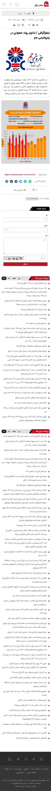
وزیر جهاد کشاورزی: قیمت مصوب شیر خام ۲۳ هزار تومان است (25, 364)
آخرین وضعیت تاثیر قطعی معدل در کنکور (32, 700)
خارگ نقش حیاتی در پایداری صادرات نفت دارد (30, 402)
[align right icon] (33, 25)
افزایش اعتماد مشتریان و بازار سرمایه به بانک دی (30, 595)
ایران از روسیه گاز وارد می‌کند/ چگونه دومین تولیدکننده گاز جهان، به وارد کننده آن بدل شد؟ (24, 509)
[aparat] (41, 759)
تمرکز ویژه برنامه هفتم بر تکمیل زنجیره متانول (31, 397)
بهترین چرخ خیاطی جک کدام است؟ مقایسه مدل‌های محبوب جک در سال (25, 553)
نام (47, 215)
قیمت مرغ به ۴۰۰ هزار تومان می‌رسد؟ (34, 309)
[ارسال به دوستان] (18, 25)
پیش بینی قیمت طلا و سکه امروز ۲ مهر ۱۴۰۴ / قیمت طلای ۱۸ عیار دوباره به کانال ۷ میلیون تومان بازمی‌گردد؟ (25, 330)
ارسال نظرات (41, 208)
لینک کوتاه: (42, 174)
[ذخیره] (23, 25)
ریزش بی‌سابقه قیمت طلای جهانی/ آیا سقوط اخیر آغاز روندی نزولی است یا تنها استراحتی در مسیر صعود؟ (26, 302)
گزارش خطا (18, 190)
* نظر (46, 236)
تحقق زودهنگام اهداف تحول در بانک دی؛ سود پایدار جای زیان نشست (25, 693)
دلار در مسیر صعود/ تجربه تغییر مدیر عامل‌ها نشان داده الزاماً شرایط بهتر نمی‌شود (25, 684)
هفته (14, 278)
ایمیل (46, 225)
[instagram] (26, 759)
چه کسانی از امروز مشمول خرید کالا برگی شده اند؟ (29, 672)
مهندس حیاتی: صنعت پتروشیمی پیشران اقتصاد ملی (28, 677)
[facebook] (16, 181)
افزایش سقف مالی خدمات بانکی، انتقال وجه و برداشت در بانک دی (25, 409)
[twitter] (20, 181)
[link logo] (41, 4)
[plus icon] (37, 25)
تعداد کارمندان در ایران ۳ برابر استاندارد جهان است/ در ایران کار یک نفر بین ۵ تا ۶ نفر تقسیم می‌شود (25, 372)
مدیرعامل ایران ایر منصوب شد (36, 323)
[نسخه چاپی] (14, 25)
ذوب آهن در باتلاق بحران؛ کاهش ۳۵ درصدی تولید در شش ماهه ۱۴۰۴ (26, 611)
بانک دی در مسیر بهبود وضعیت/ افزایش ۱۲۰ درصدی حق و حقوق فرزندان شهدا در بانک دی (26, 339)
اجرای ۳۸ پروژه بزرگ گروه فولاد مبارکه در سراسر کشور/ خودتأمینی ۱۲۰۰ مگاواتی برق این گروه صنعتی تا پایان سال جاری (24, 665)
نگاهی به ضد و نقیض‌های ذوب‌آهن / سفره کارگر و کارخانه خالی (24, 732)
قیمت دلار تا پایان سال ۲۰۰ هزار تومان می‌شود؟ (30, 705)
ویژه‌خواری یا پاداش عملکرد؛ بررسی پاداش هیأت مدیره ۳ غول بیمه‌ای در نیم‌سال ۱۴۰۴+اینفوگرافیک (25, 717)
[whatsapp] (29, 181)
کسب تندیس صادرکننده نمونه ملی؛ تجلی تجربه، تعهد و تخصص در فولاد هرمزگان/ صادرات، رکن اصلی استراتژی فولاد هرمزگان (24, 501)
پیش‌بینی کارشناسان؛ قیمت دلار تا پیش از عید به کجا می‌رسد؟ (25, 387)
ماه (9, 278)
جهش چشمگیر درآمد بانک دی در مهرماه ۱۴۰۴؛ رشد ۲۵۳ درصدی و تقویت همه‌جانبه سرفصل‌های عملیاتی (24, 418)
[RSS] (9, 759)
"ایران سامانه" (20, 786)
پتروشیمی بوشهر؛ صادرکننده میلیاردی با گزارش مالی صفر (27, 618)
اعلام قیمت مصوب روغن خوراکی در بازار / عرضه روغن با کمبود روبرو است (25, 316)
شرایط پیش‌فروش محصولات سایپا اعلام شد (31, 346)
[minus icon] (29, 25)
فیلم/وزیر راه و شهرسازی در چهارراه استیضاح (31, 738)
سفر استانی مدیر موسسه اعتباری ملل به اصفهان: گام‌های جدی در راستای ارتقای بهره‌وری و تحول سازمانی (24, 588)
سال (4, 278)
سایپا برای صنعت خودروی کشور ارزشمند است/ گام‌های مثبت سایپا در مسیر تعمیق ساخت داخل (25, 478)
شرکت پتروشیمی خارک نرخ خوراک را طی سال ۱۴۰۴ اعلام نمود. (25, 392)
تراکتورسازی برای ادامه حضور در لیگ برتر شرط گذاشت (28, 710)
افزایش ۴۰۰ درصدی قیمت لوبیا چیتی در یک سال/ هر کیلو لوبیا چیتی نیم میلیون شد (24, 580)
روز (19, 278)
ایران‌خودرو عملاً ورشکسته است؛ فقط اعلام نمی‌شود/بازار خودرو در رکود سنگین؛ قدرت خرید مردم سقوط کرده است (25, 625)
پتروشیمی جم (32, 198)
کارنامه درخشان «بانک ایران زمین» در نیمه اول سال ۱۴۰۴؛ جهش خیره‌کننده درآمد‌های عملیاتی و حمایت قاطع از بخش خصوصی (25, 492)
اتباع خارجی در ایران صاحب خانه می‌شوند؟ (31, 525)
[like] (34, 190)
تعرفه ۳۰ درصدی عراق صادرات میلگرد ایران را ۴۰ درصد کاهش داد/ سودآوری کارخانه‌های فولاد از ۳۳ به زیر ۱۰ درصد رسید (25, 380)
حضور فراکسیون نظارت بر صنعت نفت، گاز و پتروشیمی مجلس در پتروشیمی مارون (25, 602)
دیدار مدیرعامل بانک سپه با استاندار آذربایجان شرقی (29, 573)
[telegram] (25, 181)
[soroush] (6, 181)
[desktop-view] (17, 4)
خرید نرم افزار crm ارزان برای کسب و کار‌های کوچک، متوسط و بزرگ (25, 726)
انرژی (29, 13)
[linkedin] (11, 181)
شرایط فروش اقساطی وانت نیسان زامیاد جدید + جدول (27, 351)
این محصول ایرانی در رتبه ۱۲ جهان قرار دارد (32, 283)
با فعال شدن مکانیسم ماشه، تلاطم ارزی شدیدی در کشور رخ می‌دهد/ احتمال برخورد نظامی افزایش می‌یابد (26, 532)
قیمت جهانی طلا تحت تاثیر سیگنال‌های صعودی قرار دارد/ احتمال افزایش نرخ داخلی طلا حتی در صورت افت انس (26, 358)
